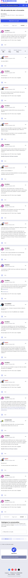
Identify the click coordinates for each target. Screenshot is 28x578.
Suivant (23, 25)
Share (7, 538)
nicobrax (5, 13)
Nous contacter (11, 574)
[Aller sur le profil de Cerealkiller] (2, 304)
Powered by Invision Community (14, 576)
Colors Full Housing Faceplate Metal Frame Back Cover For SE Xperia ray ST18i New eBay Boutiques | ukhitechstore (13, 409)
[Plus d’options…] (25, 31)
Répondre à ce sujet (14, 20)
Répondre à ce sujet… (9, 531)
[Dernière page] (26, 25)
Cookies (18, 574)
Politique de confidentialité (16, 572)
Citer (5, 44)
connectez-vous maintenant (20, 525)
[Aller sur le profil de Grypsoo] (2, 265)
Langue (6, 572)
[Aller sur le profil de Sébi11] (2, 57)
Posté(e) (10, 32)
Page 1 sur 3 (14, 25)
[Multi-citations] (2, 45)
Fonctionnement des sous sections (10, 557)
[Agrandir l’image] (4, 289)
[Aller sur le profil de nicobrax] (2, 31)
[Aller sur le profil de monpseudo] (2, 420)
